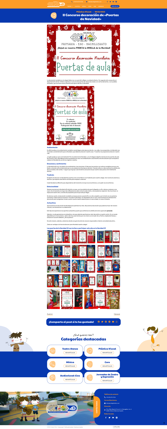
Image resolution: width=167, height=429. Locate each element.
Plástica (77, 6)
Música (84, 6)
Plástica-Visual (83, 11)
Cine (95, 6)
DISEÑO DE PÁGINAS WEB (116, 427)
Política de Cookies (69, 427)
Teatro (69, 6)
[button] (98, 321)
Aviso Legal (60, 427)
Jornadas (101, 6)
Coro (89, 6)
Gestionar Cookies (78, 427)
